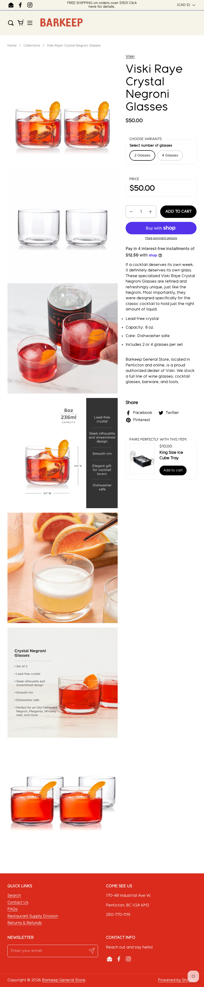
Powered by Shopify (177, 980)
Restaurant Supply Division (32, 916)
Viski (130, 56)
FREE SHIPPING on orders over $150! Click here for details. (102, 4)
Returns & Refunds (24, 923)
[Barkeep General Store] (61, 22)
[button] (12, 23)
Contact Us (17, 902)
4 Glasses (170, 155)
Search (14, 895)
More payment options (161, 238)
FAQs (12, 909)
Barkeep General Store (63, 980)
